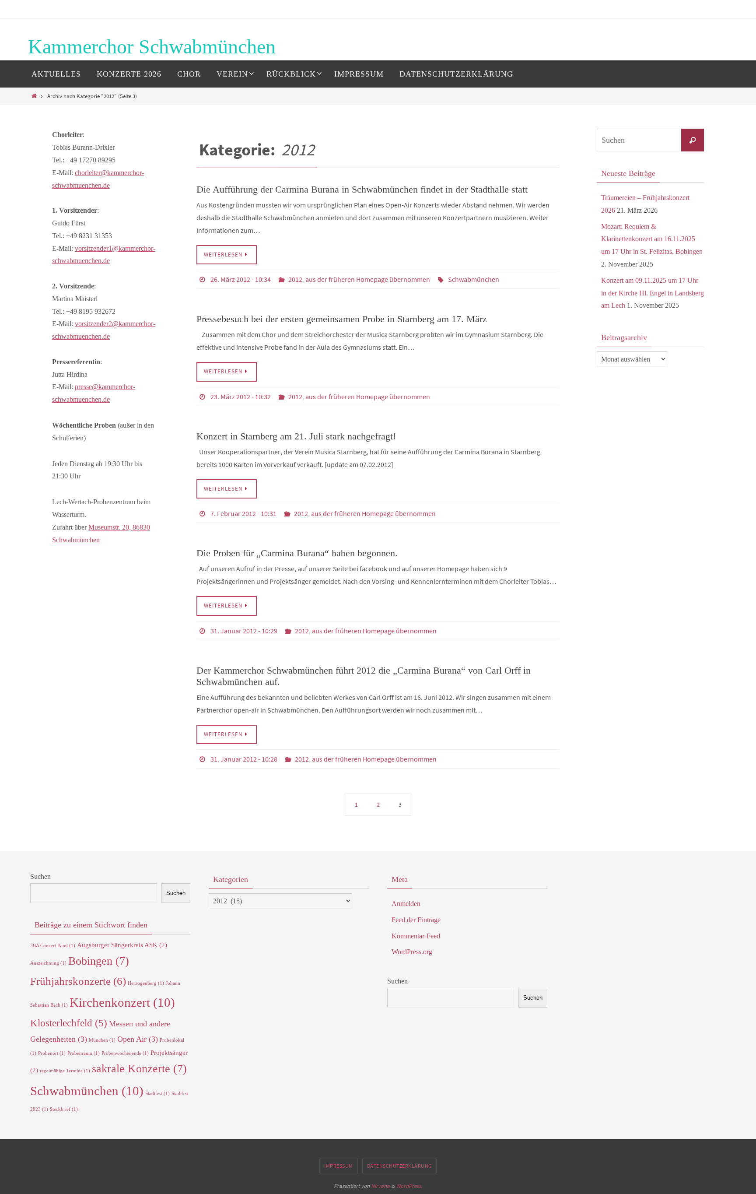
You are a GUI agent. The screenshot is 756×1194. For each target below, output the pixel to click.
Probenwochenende (125, 1053)
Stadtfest (157, 1093)
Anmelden (406, 903)
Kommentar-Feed (416, 936)
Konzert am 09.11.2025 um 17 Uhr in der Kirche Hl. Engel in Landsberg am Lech (652, 293)
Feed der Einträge (416, 920)
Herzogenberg (146, 983)
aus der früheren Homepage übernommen (367, 279)
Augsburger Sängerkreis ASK (122, 944)
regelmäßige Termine (65, 1070)
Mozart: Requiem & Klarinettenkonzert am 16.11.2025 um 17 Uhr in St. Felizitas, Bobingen (652, 239)
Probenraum (83, 1053)
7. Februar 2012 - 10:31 (243, 513)
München (102, 1040)
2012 (295, 279)
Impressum (338, 1165)
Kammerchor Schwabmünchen (152, 46)
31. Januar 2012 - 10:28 (243, 759)
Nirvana (380, 1186)
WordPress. (409, 1186)
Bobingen (98, 961)
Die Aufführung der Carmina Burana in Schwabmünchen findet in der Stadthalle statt (362, 189)
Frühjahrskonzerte (78, 981)
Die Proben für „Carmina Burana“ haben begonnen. (297, 553)
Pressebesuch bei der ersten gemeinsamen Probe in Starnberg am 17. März (341, 318)
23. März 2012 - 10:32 (240, 396)
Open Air (137, 1039)
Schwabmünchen (473, 279)
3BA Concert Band (52, 945)
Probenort (52, 1053)
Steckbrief (64, 1109)
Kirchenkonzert (122, 1002)
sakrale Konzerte (139, 1068)
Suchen (40, 876)
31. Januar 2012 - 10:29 (243, 630)
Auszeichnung (48, 963)
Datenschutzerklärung (399, 1165)
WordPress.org (412, 951)
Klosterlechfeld (68, 1023)
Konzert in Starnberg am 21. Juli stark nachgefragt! (296, 436)
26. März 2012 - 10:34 (240, 279)
